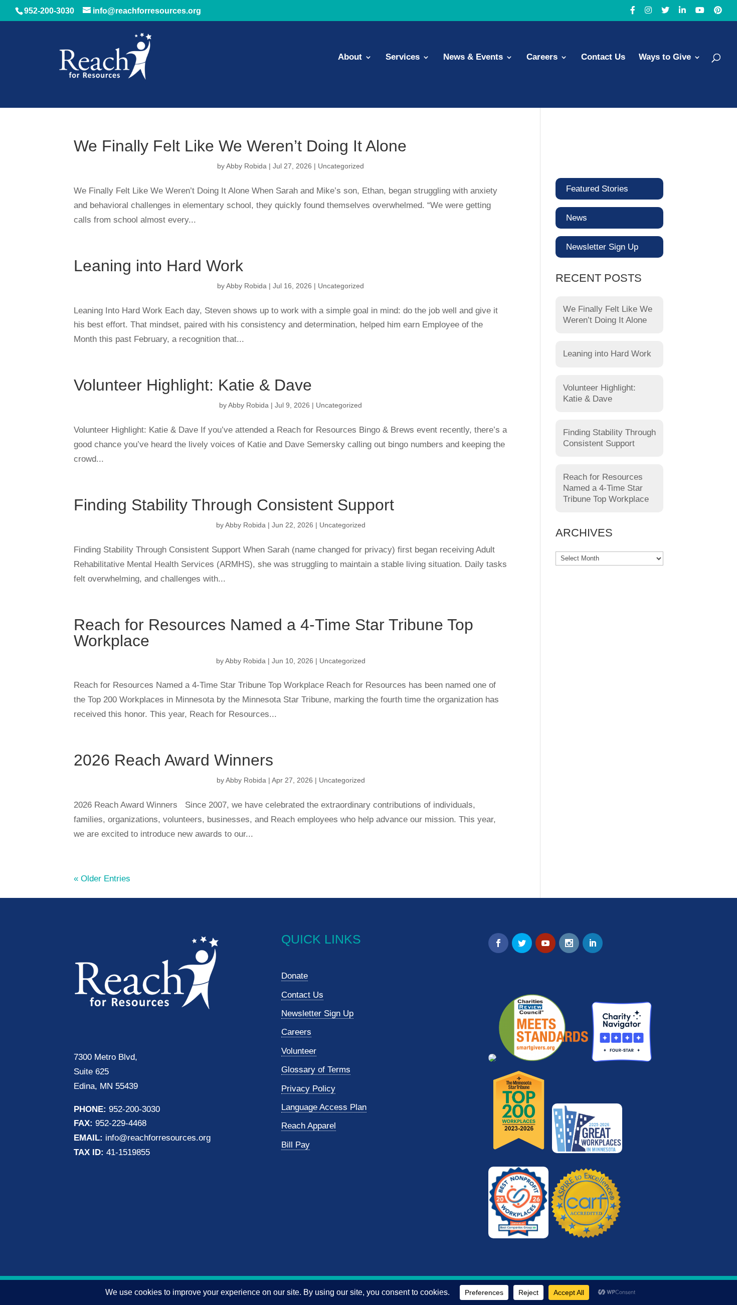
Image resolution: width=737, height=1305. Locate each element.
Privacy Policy (308, 1088)
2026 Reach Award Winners (173, 760)
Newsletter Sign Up (602, 247)
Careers (542, 58)
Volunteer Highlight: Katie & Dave (193, 385)
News (576, 218)
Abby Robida (246, 166)
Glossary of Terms (315, 1069)
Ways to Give (665, 58)
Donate (294, 976)
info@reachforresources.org (158, 1138)
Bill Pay (295, 1145)
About (350, 58)
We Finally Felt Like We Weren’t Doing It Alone (240, 146)
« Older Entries (102, 878)
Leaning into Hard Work (158, 266)
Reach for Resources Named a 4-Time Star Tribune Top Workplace (273, 633)
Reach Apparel (308, 1126)
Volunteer (298, 1051)
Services (403, 58)
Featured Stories (597, 189)
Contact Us (603, 58)
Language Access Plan (323, 1107)
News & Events (473, 58)
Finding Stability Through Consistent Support (234, 505)
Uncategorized (341, 166)
